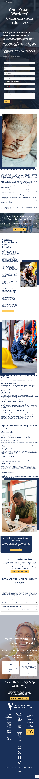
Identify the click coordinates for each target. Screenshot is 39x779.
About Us (13, 767)
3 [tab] (17, 676)
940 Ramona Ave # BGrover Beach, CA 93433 (9, 734)
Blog (19, 771)
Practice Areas (22, 767)
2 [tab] (16, 676)
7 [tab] (21, 676)
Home (6, 767)
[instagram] (19, 747)
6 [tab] (20, 676)
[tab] (19, 594)
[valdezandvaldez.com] (9, 2)
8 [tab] (22, 676)
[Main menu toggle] (31, 2)
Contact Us (31, 767)
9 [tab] (23, 676)
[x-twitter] (19, 752)
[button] (19, 229)
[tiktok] (19, 762)
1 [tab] (15, 676)
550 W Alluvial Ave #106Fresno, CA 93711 (9, 724)
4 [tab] (18, 676)
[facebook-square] (19, 757)
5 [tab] (19, 676)
